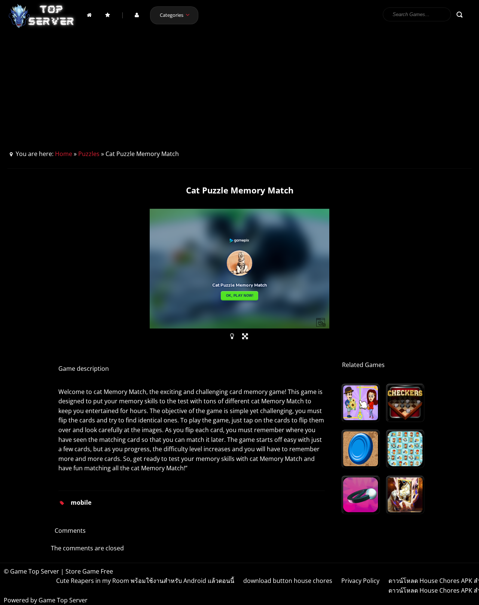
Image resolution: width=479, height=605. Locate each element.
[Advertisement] (239, 93)
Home (63, 154)
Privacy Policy (360, 581)
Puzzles (89, 154)
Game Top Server (63, 600)
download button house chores (287, 581)
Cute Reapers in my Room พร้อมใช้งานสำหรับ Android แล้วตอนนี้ (145, 581)
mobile (81, 502)
